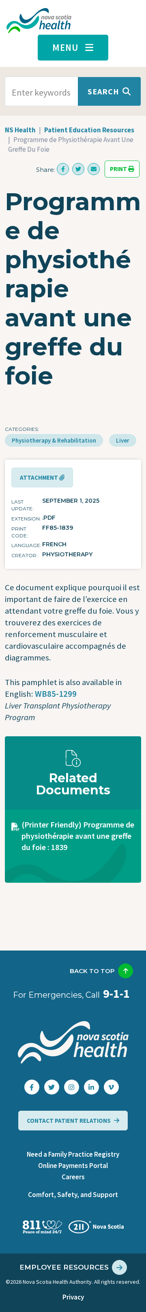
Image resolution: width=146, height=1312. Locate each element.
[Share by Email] (94, 169)
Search (103, 91)
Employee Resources (64, 1267)
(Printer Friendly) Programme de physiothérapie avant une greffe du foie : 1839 (77, 835)
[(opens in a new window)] (63, 169)
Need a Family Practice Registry (73, 1154)
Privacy (73, 1297)
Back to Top (92, 971)
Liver (122, 440)
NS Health (20, 129)
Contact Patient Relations (69, 1120)
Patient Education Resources (89, 129)
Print (119, 169)
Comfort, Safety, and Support (73, 1194)
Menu (65, 47)
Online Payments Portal (73, 1165)
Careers (73, 1176)
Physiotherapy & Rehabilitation (54, 440)
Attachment (39, 477)
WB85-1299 (56, 694)
